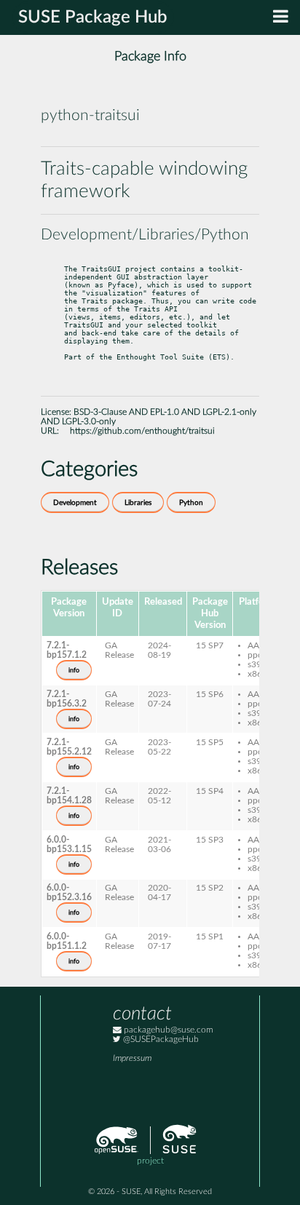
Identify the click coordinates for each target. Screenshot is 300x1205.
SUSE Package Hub (92, 17)
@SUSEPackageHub (160, 1039)
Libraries (138, 502)
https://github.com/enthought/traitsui (142, 431)
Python (191, 502)
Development (75, 502)
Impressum (132, 1058)
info (73, 670)
